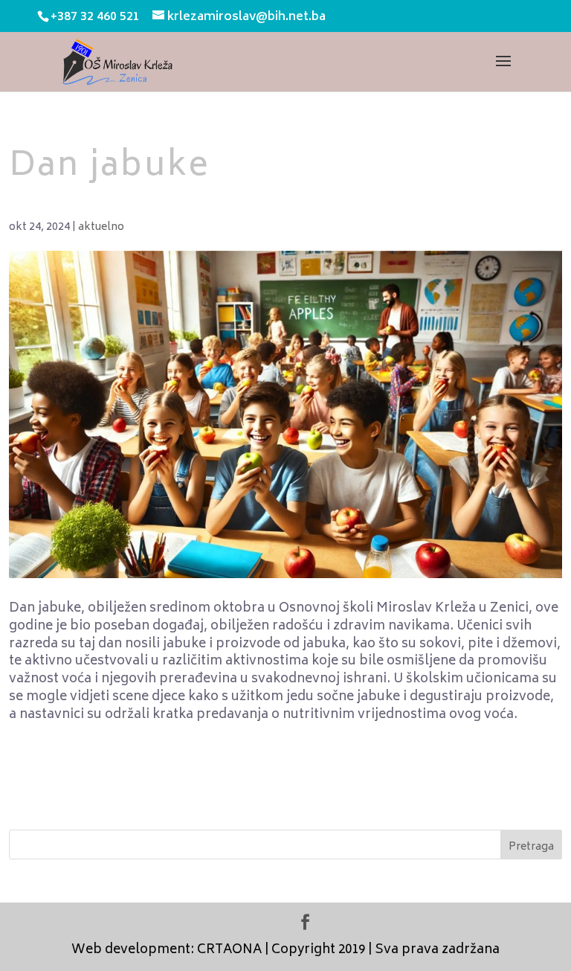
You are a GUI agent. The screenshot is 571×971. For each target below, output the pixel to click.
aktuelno (101, 227)
